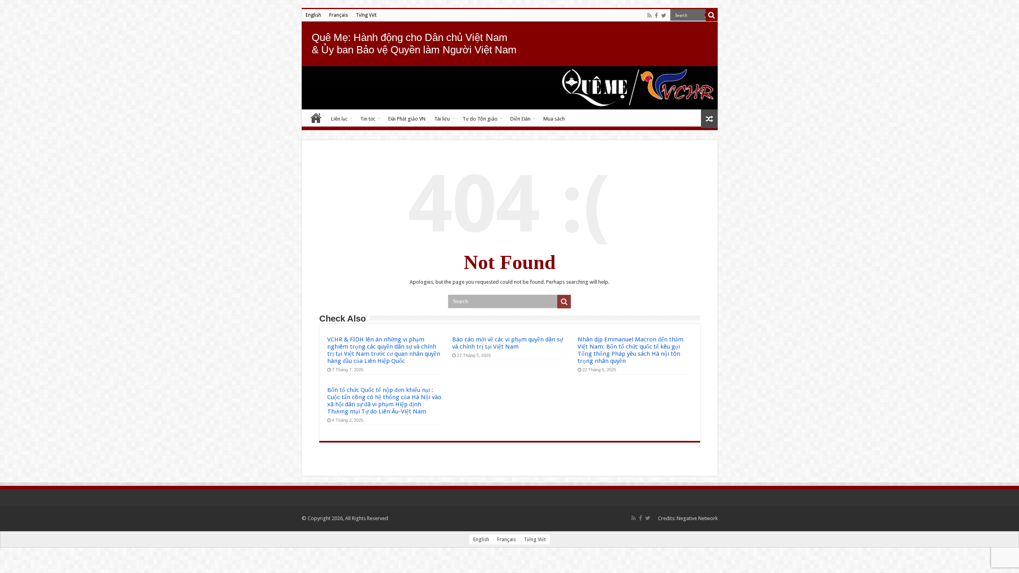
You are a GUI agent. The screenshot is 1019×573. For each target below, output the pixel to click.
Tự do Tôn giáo (480, 119)
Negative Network (697, 518)
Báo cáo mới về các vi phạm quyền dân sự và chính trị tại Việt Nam (507, 343)
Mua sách (554, 119)
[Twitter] (663, 15)
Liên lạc (339, 119)
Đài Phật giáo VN (407, 119)
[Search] (712, 15)
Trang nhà (316, 117)
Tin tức (367, 119)
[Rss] (649, 15)
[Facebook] (656, 15)
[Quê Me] (510, 87)
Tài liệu (442, 119)
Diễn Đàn (520, 119)
